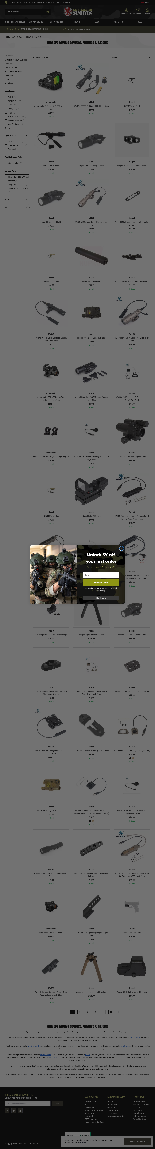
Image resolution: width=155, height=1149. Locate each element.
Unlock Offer (101, 582)
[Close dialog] (122, 548)
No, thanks (101, 597)
